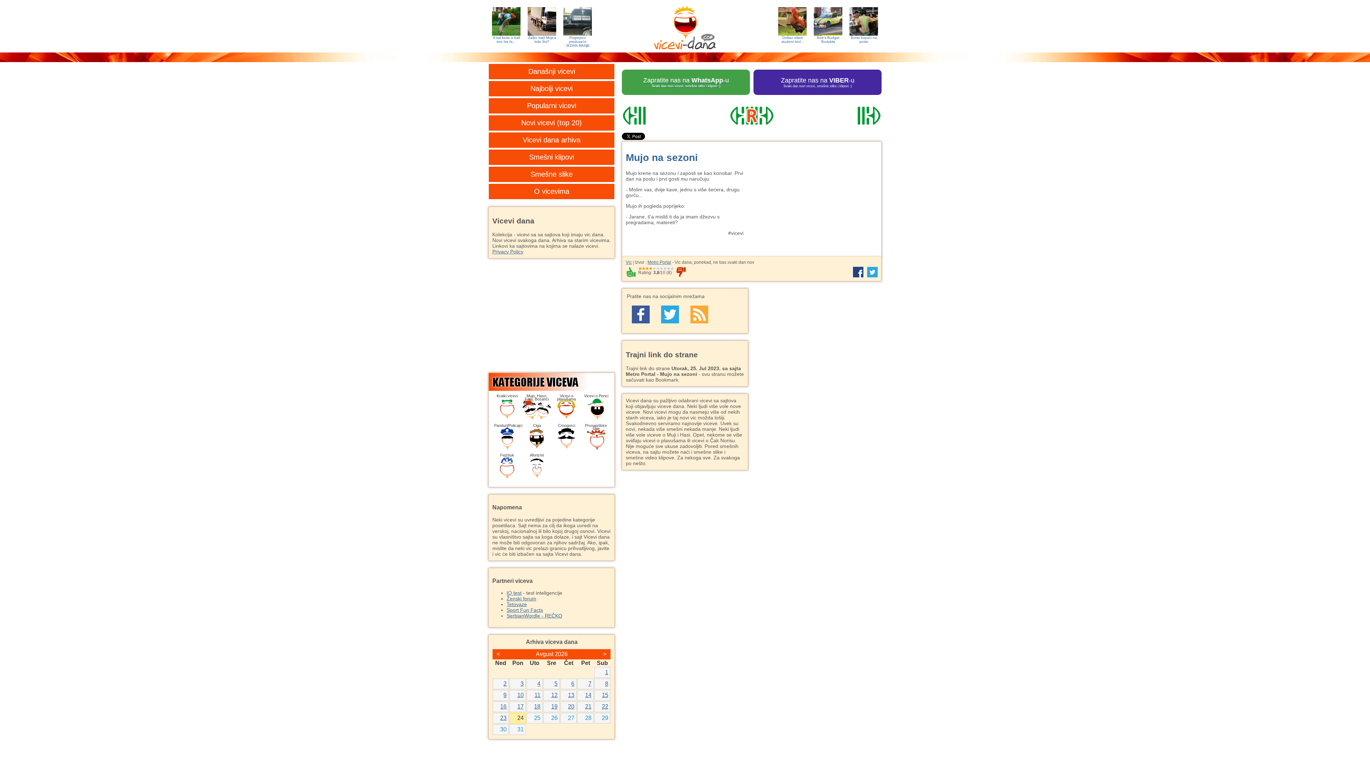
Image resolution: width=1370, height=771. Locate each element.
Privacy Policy (507, 252)
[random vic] (752, 116)
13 (571, 695)
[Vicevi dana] (685, 26)
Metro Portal (659, 262)
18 (537, 707)
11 (537, 695)
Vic (629, 262)
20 (571, 707)
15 (605, 695)
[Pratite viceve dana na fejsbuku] (641, 314)
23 (503, 718)
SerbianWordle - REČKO (534, 616)
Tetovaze (517, 604)
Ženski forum (521, 598)
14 (588, 695)
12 (554, 695)
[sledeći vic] (842, 116)
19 (554, 707)
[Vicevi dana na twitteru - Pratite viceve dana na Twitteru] (670, 314)
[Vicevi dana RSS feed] (699, 314)
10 (520, 695)
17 (520, 707)
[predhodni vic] (661, 116)
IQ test (514, 593)
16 (503, 707)
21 (588, 707)
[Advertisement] (815, 195)
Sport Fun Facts (525, 610)
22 (605, 707)
